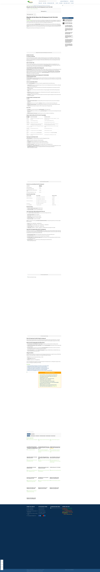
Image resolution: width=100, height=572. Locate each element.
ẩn (46, 11)
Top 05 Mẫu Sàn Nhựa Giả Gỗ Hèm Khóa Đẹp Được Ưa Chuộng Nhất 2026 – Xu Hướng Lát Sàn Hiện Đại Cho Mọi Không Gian (69, 41)
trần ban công (70, 512)
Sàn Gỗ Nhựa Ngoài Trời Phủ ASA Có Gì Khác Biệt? (68, 23)
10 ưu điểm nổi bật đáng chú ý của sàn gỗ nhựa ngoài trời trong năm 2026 (69, 26)
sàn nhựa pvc (37, 435)
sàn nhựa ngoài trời (69, 511)
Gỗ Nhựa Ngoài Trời (38, 569)
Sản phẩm (42, 569)
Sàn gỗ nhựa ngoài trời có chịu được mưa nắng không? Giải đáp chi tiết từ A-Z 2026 (69, 36)
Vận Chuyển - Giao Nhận (42, 512)
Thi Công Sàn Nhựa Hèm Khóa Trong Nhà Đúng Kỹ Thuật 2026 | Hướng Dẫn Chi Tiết (68, 45)
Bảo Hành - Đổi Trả (41, 509)
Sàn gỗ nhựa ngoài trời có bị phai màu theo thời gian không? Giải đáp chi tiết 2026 (69, 29)
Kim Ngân (36, 8)
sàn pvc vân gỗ (53, 435)
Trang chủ (28, 5)
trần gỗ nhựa (66, 510)
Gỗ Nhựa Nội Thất (32, 569)
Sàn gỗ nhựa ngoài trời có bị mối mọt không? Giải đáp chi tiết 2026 (69, 33)
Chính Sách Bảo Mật (41, 513)
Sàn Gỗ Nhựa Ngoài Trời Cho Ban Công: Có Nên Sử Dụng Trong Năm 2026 (68, 20)
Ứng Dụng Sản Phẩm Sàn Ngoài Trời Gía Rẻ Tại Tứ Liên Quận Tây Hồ (38, 365)
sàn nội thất (31, 5)
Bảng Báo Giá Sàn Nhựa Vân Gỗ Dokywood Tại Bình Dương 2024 (37, 369)
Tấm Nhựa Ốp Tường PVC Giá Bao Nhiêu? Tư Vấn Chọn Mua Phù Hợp (38, 368)
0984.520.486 (31, 509)
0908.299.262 (31, 508)
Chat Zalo (2, 564)
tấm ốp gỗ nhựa (64, 513)
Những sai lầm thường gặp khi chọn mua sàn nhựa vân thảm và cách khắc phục (39, 370)
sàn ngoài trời (64, 508)
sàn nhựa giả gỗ (33, 435)
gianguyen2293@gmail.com (32, 515)
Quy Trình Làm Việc (41, 508)
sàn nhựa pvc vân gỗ (42, 435)
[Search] (56, 1)
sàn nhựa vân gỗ (48, 435)
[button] (34, 14)
